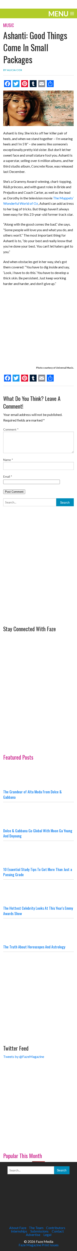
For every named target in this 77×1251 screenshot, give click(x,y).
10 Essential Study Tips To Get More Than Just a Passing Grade (37, 871)
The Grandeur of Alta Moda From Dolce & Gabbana (32, 794)
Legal (47, 1235)
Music (8, 25)
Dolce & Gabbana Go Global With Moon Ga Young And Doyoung (37, 833)
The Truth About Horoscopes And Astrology (34, 946)
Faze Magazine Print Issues (39, 1245)
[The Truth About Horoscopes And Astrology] (38, 931)
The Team (36, 1228)
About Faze (17, 1228)
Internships (19, 1231)
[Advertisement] (38, 581)
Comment (11, 429)
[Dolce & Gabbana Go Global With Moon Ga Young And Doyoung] (38, 815)
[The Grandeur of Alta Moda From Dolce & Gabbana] (38, 776)
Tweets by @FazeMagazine (23, 1056)
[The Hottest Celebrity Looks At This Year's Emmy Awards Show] (38, 892)
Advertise (33, 1235)
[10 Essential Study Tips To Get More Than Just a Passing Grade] (38, 854)
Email (7, 476)
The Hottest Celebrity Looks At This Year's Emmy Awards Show (38, 910)
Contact (58, 1231)
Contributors (55, 1228)
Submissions (39, 1231)
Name (8, 460)
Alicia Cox (14, 70)
